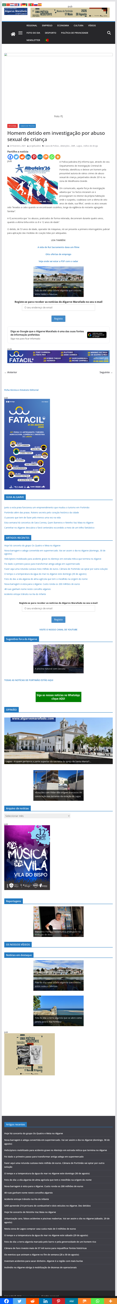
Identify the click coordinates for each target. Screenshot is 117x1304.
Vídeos (92, 25)
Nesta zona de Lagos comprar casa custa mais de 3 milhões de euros (40, 1228)
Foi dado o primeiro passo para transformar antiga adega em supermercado (42, 563)
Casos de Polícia (27, 126)
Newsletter (33, 40)
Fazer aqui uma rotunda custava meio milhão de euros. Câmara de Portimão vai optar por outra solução (56, 568)
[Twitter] (16, 157)
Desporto (50, 32)
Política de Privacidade (74, 32)
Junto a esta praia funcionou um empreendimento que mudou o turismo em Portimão (46, 507)
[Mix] (46, 157)
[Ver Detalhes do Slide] (58, 740)
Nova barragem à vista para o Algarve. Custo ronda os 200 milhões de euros (42, 584)
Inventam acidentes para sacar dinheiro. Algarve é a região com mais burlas (43, 1261)
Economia (63, 25)
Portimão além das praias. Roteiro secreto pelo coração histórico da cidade (41, 512)
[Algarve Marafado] (13, 34)
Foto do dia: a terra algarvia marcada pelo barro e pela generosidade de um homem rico (50, 1241)
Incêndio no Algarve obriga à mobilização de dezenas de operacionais (40, 1267)
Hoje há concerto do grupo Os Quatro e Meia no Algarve (32, 545)
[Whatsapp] (52, 157)
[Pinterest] (34, 157)
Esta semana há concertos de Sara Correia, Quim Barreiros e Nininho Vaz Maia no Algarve (49, 522)
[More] (57, 157)
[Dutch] (12, 4)
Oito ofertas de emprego (58, 254)
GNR (73, 146)
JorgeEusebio (35, 146)
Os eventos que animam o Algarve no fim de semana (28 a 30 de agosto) (41, 1254)
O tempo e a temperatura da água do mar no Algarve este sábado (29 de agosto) (46, 1235)
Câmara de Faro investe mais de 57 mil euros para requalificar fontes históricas (45, 1248)
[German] (24, 4)
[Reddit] (22, 157)
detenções (64, 146)
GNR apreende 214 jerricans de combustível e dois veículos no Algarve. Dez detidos (47, 1205)
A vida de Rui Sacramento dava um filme (58, 247)
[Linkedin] (28, 157)
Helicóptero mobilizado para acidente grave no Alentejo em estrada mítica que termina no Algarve (52, 558)
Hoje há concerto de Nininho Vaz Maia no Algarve (30, 1212)
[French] (20, 4)
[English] (16, 4)
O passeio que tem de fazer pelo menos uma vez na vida (32, 517)
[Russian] (36, 4)
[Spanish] (40, 4)
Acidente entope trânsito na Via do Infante (25, 594)
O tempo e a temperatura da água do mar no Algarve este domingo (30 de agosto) (45, 573)
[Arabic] (4, 4)
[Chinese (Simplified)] (8, 4)
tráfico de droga (91, 146)
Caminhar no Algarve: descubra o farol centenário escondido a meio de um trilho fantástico (49, 527)
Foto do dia (33, 32)
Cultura (78, 25)
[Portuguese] (47, 40)
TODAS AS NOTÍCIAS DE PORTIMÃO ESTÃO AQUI (28, 680)
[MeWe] (40, 157)
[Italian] (28, 4)
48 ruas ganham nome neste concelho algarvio (27, 589)
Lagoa (79, 146)
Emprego (47, 25)
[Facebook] (10, 157)
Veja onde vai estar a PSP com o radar (58, 261)
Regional (32, 25)
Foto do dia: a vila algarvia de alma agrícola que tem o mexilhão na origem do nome (46, 579)
